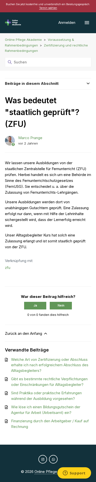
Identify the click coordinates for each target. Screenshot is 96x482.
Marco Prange (30, 137)
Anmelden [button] (67, 22)
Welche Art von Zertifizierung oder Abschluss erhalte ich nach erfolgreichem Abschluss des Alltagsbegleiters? (49, 365)
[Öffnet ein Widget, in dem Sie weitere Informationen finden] (74, 473)
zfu (7, 267)
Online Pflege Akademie (23, 40)
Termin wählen (48, 7)
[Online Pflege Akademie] (13, 22)
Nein (61, 305)
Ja (35, 305)
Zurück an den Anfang (24, 333)
